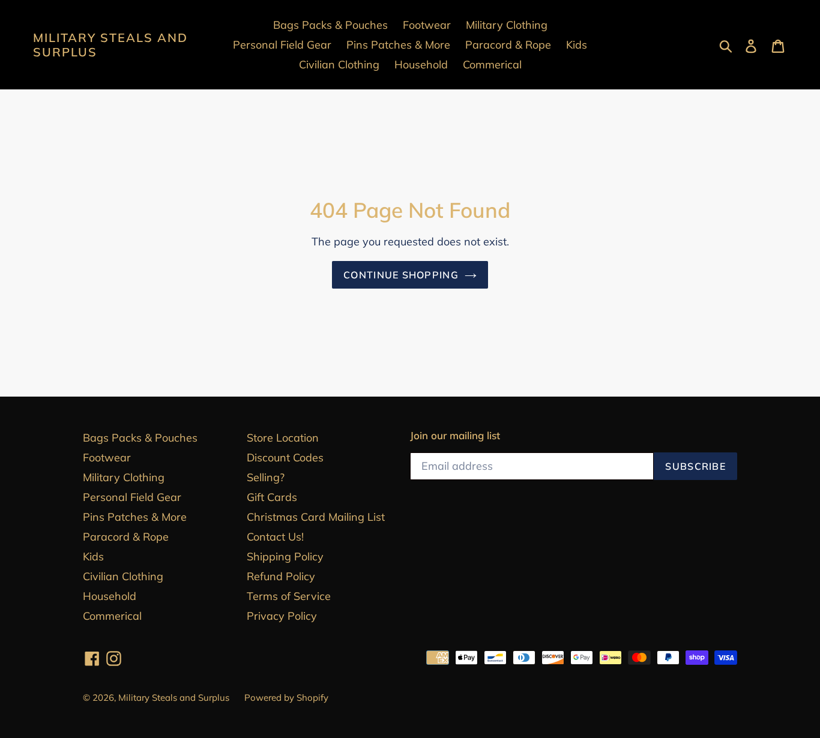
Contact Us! (275, 537)
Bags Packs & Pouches (140, 438)
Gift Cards (272, 497)
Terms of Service (289, 596)
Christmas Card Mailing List (316, 517)
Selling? (266, 477)
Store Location (283, 438)
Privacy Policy (282, 616)
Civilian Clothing (123, 576)
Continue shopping (401, 275)
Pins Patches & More (135, 517)
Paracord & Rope (126, 537)
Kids (93, 556)
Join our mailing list (455, 436)
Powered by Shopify (286, 697)
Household (109, 596)
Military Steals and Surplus (110, 45)
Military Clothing (123, 477)
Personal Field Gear (132, 497)
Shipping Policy (285, 556)
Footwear (107, 457)
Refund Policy (281, 576)
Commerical (112, 616)
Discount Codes (285, 457)
